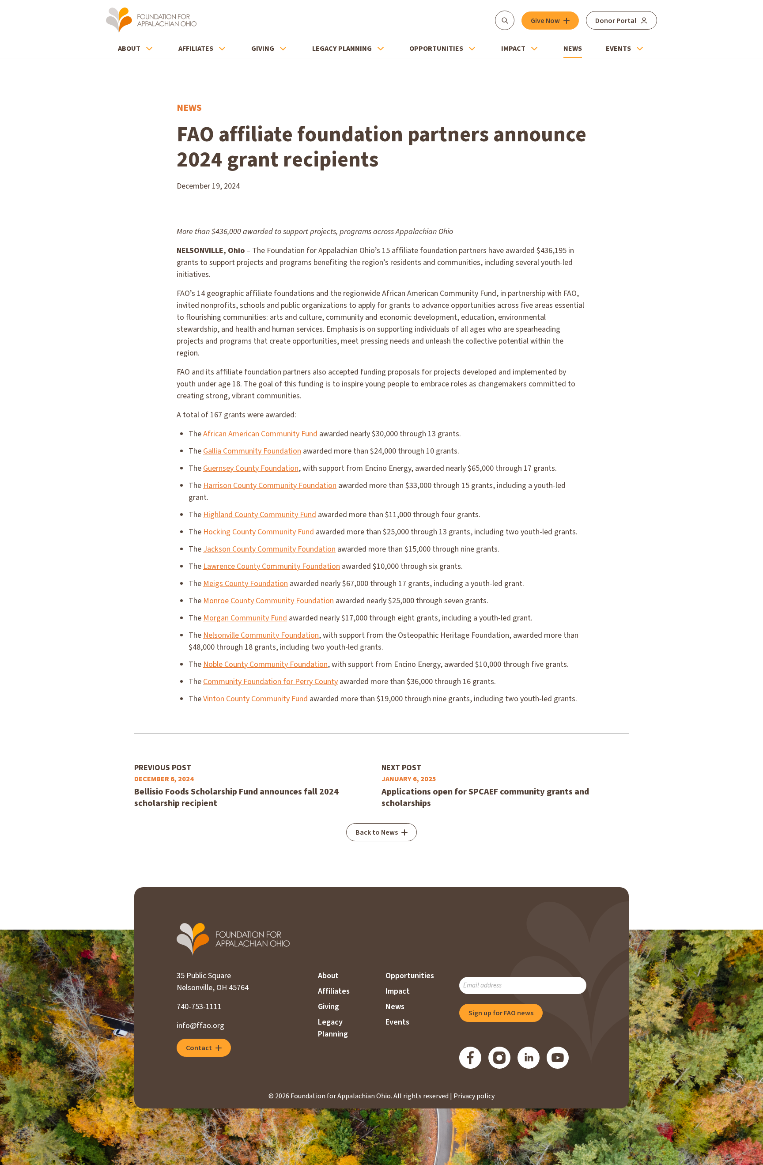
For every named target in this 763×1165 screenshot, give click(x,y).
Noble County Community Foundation (265, 664)
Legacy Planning (342, 48)
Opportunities (436, 48)
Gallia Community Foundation (252, 451)
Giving (262, 48)
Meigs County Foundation (245, 583)
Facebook (470, 1058)
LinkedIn (528, 1058)
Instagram (499, 1058)
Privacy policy (474, 1096)
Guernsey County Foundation (250, 468)
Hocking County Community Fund (258, 531)
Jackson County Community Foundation (269, 549)
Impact (513, 48)
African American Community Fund (260, 433)
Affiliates (195, 48)
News (572, 48)
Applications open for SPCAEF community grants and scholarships (485, 797)
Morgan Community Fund (245, 618)
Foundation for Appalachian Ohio (151, 20)
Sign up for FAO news (500, 1013)
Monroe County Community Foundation (268, 600)
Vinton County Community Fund (255, 698)
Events (618, 48)
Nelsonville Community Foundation (261, 635)
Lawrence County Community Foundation (271, 566)
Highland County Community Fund (259, 514)
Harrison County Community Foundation (269, 485)
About (129, 48)
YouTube (558, 1058)
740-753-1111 (199, 1006)
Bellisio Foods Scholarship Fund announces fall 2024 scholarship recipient (236, 797)
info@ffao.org (200, 1025)
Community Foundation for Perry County (270, 681)
